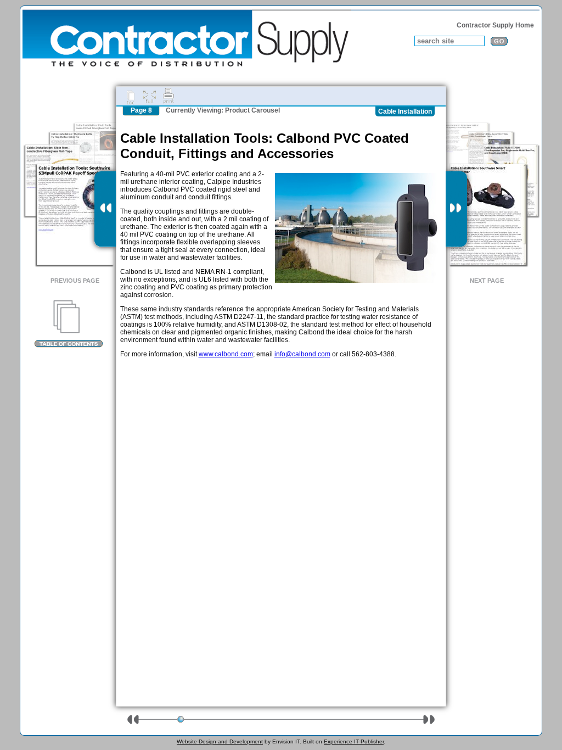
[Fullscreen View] (149, 96)
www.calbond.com (226, 354)
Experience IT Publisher (354, 741)
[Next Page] (456, 209)
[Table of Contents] (68, 324)
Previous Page (74, 280)
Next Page (487, 280)
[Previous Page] (105, 209)
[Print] (168, 96)
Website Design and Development (220, 741)
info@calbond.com (302, 354)
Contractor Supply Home (495, 25)
